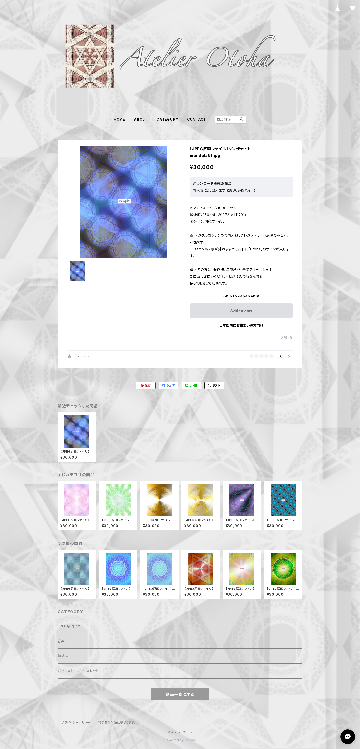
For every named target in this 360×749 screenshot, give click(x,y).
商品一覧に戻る (180, 694)
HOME (119, 119)
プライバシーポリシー (75, 722)
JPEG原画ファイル (72, 626)
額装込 (63, 656)
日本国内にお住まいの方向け (241, 325)
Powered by (174, 740)
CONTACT (196, 119)
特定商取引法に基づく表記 (116, 722)
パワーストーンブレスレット (78, 671)
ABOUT (141, 119)
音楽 (61, 641)
